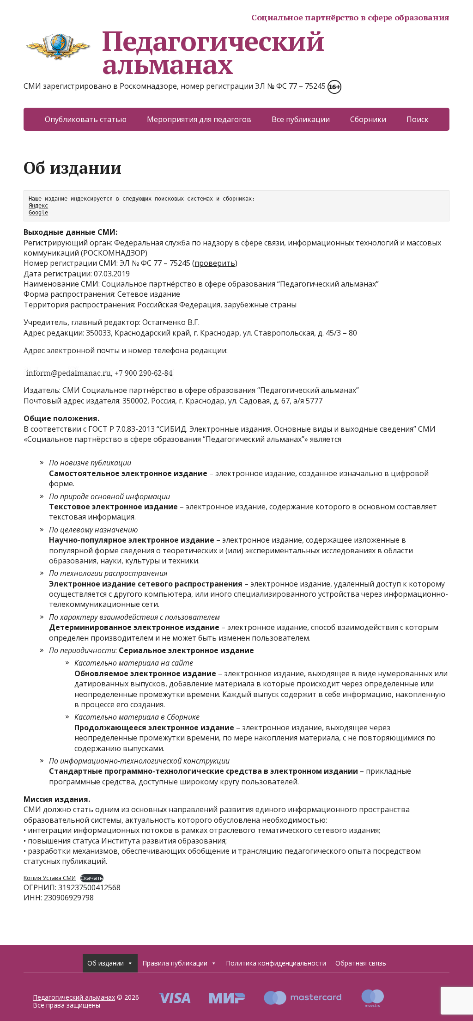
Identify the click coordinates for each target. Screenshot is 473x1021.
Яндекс (38, 205)
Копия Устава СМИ (50, 878)
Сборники (368, 119)
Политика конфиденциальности (276, 963)
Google (38, 212)
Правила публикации (174, 963)
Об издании (105, 963)
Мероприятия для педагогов (199, 119)
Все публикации (301, 119)
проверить (214, 263)
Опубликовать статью (86, 119)
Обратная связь (360, 963)
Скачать (91, 878)
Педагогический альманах (213, 52)
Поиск (417, 119)
